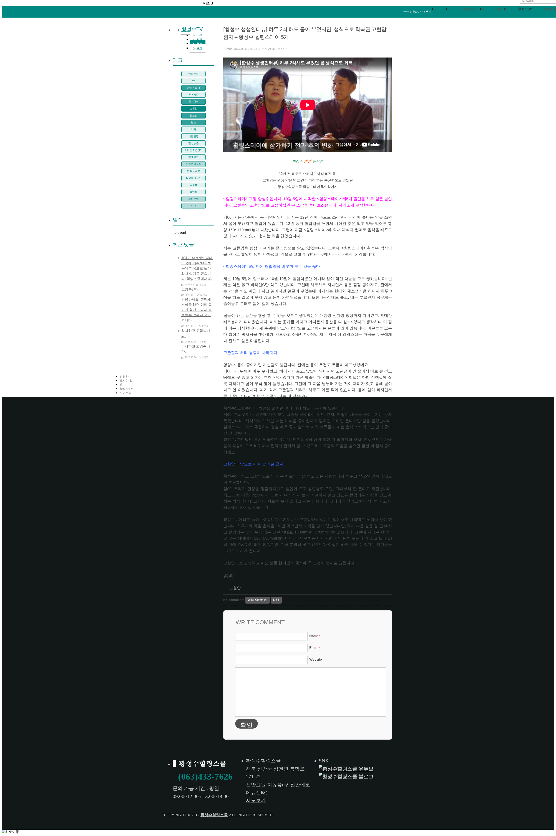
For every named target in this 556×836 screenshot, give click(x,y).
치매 (193, 129)
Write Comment (257, 599)
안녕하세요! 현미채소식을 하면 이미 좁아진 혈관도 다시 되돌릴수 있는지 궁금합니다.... (196, 310)
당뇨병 (193, 115)
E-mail (315, 648)
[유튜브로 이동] (347, 769)
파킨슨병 (193, 198)
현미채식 (193, 101)
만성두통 (193, 73)
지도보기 (256, 800)
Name (314, 636)
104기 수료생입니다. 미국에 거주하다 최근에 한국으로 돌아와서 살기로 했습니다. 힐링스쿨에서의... (197, 268)
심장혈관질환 (193, 177)
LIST (276, 599)
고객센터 (549, 9)
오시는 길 (126, 380)
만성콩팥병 (193, 87)
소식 (199, 35)
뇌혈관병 (193, 136)
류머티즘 (193, 94)
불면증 (193, 191)
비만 (193, 205)
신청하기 (500, 9)
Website (315, 659)
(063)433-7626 (205, 777)
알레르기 (193, 157)
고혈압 (235, 588)
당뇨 (193, 122)
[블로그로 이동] (347, 776)
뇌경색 (193, 184)
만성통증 (193, 143)
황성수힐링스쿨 (471, 9)
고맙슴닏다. (190, 289)
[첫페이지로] (200, 764)
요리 (199, 48)
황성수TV (525, 9)
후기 (287, 48)
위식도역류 (193, 171)
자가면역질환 (193, 164)
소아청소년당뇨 (193, 150)
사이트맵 (126, 393)
